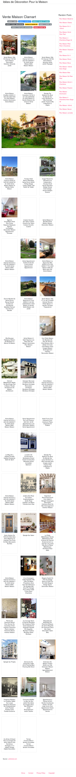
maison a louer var (39, 27)
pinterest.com (13, 759)
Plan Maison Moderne (66, 19)
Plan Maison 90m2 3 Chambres (65, 83)
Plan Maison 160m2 (65, 105)
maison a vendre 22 (45, 24)
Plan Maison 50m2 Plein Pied (65, 33)
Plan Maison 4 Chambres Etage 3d (65, 39)
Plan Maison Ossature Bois (66, 51)
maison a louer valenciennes (14, 24)
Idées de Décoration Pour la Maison (25, 1)
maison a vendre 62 (31, 24)
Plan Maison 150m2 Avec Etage (65, 68)
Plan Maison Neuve (65, 109)
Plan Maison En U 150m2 (65, 27)
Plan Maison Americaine (63, 93)
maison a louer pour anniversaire (22, 27)
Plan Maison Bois (64, 72)
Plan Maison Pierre (65, 59)
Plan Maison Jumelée (66, 113)
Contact (30, 773)
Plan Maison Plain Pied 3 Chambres (65, 45)
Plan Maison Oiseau (65, 22)
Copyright (52, 773)
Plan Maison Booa (65, 63)
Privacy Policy (41, 773)
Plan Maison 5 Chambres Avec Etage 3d (66, 99)
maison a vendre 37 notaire (41, 21)
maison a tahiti (12, 21)
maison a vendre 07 (25, 21)
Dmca (23, 773)
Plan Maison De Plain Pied (66, 77)
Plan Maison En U (65, 55)
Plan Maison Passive (65, 88)
